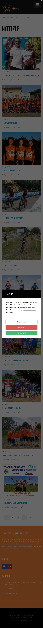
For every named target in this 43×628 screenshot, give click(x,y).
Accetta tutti (22, 333)
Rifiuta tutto (21, 327)
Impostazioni (21, 322)
